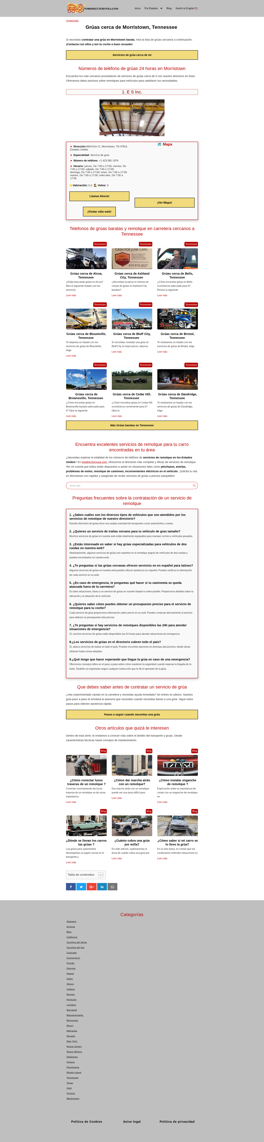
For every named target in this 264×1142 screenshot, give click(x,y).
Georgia (63, 57)
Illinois (89, 30)
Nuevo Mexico (120, 48)
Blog (169, 8)
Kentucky (91, 43)
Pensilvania (146, 21)
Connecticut (65, 48)
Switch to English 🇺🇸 (187, 8)
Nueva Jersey (120, 43)
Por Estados (151, 8)
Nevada (117, 34)
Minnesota (118, 21)
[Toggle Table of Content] (99, 874)
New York (118, 39)
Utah (142, 39)
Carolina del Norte (68, 34)
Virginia (144, 43)
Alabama (63, 21)
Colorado (64, 43)
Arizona (63, 25)
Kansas (90, 39)
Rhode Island (147, 25)
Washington (146, 48)
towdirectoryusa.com (94, 462)
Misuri (116, 25)
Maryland (91, 53)
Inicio (138, 8)
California (64, 30)
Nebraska (118, 30)
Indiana (90, 34)
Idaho (89, 25)
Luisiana (90, 48)
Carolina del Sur (67, 39)
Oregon (117, 57)
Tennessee (146, 30)
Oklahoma (118, 53)
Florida (62, 53)
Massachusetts (94, 57)
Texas (143, 34)
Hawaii (89, 21)
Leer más (71, 295)
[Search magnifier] (194, 485)
